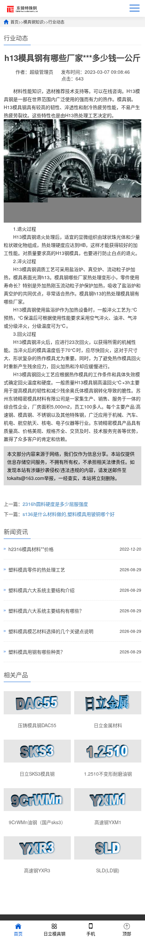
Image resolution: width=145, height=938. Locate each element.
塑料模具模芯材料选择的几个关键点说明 (50, 631)
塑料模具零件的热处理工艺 (36, 569)
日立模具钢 (54, 933)
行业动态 (56, 22)
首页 (14, 22)
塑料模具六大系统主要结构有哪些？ (46, 610)
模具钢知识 (33, 22)
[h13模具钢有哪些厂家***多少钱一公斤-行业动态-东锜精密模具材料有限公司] (21, 8)
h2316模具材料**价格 (31, 549)
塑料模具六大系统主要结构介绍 (41, 590)
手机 (90, 933)
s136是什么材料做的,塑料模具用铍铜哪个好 (69, 514)
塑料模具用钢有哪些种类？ (36, 651)
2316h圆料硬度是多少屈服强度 (55, 503)
